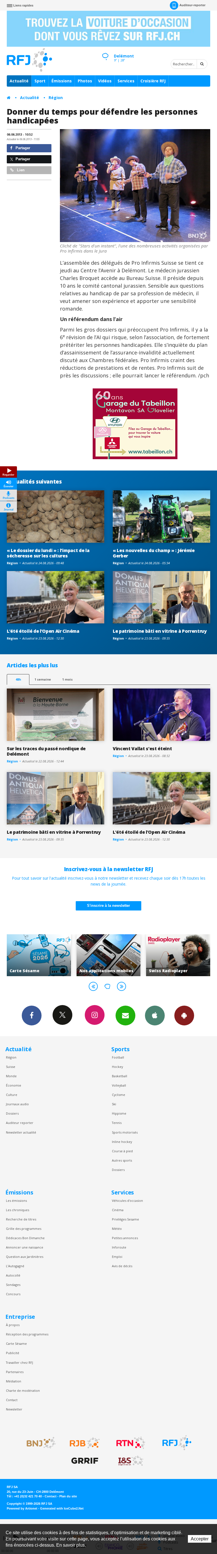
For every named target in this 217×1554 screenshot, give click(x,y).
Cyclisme (118, 1094)
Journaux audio (17, 1104)
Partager (22, 148)
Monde (11, 1076)
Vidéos (105, 81)
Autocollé (13, 1275)
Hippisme (119, 1113)
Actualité (19, 81)
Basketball (119, 1076)
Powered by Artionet (22, 1508)
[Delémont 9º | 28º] (105, 51)
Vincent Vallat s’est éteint (142, 748)
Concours (13, 1294)
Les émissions (16, 1200)
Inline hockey (122, 1141)
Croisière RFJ (153, 81)
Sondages (13, 1284)
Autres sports (122, 1160)
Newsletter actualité (21, 1132)
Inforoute (119, 1247)
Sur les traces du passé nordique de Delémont (46, 751)
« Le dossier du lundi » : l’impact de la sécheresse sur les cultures (48, 553)
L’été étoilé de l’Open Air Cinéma (43, 631)
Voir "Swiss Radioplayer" (110, 955)
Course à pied (122, 1151)
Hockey (117, 1066)
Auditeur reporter (19, 1123)
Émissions (61, 81)
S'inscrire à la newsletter (108, 905)
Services (126, 81)
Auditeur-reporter (192, 5)
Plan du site (68, 1496)
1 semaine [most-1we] (42, 679)
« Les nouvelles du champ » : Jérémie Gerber (154, 553)
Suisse (10, 1066)
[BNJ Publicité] (39, 1442)
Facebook (32, 1015)
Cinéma (117, 1210)
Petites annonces (125, 1238)
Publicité (12, 1353)
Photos (85, 81)
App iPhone (155, 1015)
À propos (12, 1325)
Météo (117, 1228)
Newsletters (125, 1015)
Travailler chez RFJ (19, 1362)
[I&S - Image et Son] (131, 1460)
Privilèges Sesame (125, 1219)
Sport (39, 81)
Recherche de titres (21, 1219)
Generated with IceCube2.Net (62, 1508)
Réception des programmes (27, 1334)
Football (118, 1057)
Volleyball (119, 1085)
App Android (184, 1015)
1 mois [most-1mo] (67, 679)
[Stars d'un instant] (135, 185)
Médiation (13, 1381)
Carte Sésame (16, 1343)
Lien (20, 170)
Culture (11, 1094)
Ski (114, 1104)
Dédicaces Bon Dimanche (25, 1238)
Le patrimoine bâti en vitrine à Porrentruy (160, 631)
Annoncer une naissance (24, 1247)
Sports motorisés (125, 1132)
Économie (13, 1085)
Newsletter (14, 1409)
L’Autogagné (15, 1266)
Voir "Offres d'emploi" (179, 955)
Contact (12, 1400)
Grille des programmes (23, 1228)
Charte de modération (23, 1390)
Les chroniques (17, 1210)
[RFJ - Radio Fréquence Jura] (177, 1442)
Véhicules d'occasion (127, 1200)
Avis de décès (122, 1266)
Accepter (200, 1538)
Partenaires (14, 1372)
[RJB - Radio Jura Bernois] (85, 1442)
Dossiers (12, 1113)
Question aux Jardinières (24, 1256)
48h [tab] (18, 679)
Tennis (116, 1123)
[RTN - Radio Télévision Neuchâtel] (131, 1442)
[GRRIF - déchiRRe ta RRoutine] (85, 1460)
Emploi (117, 1256)
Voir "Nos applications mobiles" (40, 955)
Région (56, 97)
